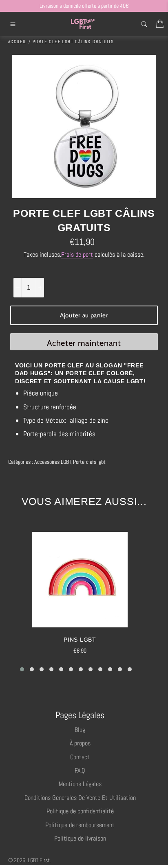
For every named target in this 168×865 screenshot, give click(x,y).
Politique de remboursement (80, 825)
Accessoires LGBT (52, 461)
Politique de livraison (80, 838)
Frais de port (77, 254)
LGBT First (39, 860)
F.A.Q (80, 770)
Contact (80, 757)
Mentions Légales (80, 784)
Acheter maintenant (84, 343)
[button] (22, 669)
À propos (80, 743)
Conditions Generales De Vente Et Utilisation (80, 797)
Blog (80, 729)
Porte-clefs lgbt (89, 461)
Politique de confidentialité (80, 811)
